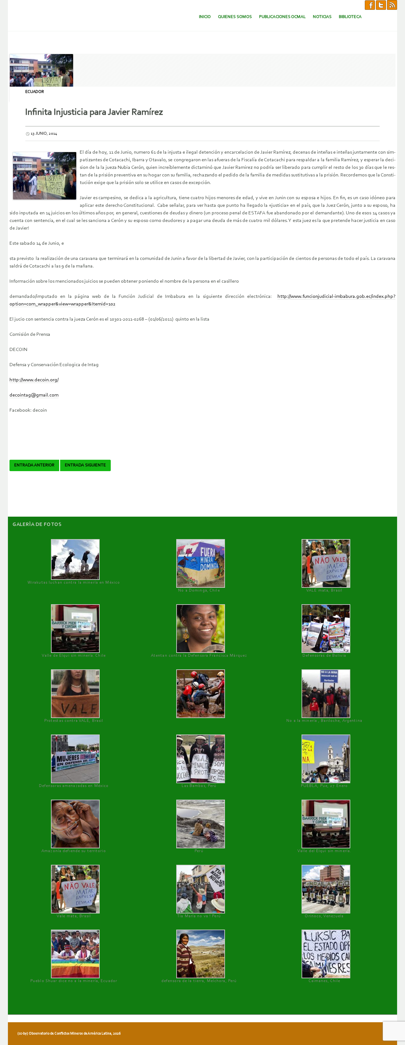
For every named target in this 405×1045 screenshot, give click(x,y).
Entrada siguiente (85, 465)
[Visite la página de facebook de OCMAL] (370, 4)
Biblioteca (350, 17)
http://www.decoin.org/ (34, 380)
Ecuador (34, 92)
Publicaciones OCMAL (282, 17)
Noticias (322, 17)
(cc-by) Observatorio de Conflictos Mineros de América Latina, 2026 (69, 1034)
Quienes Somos (235, 17)
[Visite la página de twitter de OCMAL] (381, 4)
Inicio (205, 17)
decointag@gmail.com (34, 395)
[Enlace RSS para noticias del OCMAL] (392, 4)
